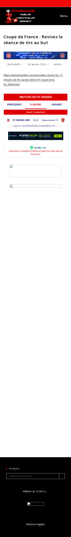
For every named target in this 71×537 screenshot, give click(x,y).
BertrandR (13, 64)
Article (58, 64)
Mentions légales (35, 524)
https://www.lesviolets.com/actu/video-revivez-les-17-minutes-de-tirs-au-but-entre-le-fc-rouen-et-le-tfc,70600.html (33, 79)
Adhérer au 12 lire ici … (35, 491)
